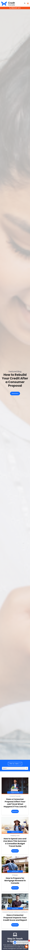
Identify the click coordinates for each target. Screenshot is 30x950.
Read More (15, 393)
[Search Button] (24, 3)
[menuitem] (15, 8)
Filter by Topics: (14, 763)
